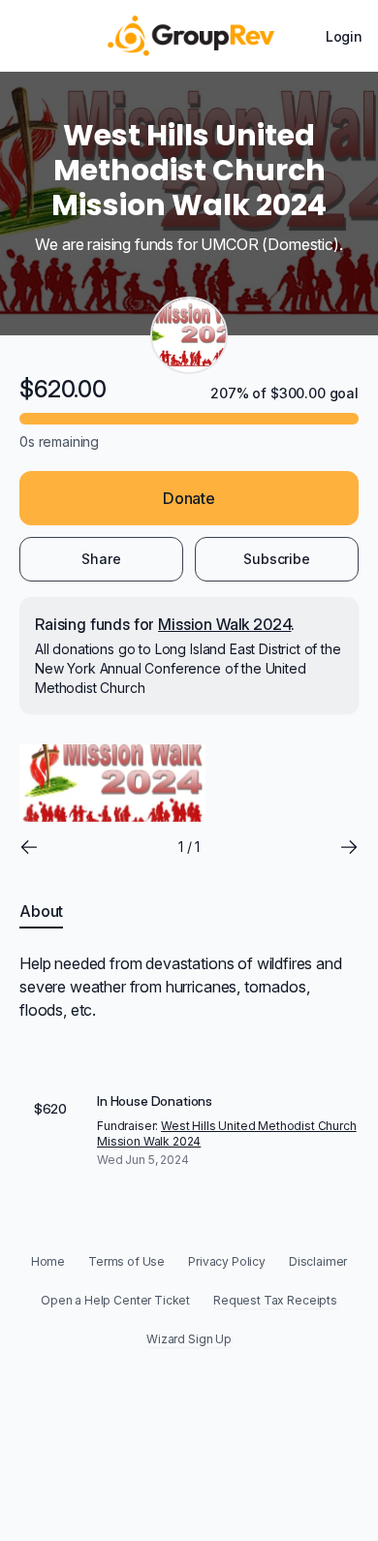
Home (48, 1261)
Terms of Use (126, 1261)
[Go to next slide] (349, 847)
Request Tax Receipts (275, 1300)
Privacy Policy (227, 1261)
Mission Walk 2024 (224, 624)
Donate (189, 498)
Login (344, 36)
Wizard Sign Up (189, 1339)
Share (100, 558)
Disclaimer (318, 1261)
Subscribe (276, 558)
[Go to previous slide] (29, 847)
